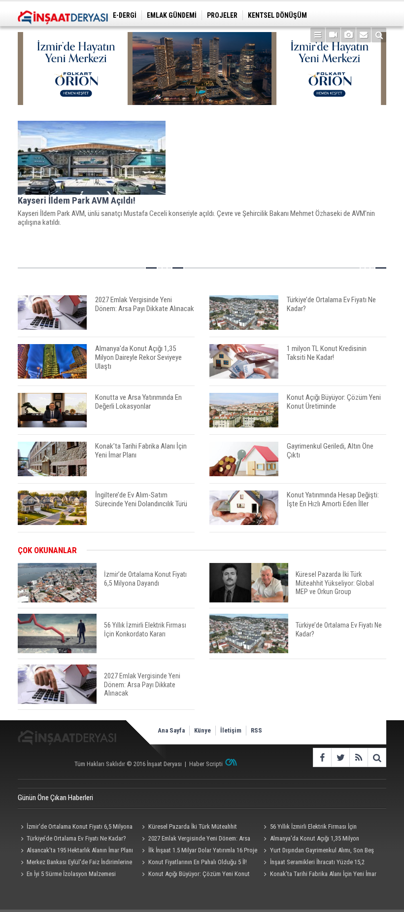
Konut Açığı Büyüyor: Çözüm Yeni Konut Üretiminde (194, 875)
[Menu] (317, 35)
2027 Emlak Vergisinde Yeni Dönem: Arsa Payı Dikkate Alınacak (194, 839)
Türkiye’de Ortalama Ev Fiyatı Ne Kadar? (76, 838)
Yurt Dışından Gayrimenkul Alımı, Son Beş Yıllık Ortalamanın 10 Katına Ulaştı (317, 851)
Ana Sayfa (171, 730)
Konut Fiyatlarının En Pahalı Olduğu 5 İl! (197, 862)
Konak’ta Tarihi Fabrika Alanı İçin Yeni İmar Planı (318, 875)
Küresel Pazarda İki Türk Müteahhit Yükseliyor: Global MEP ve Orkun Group (189, 828)
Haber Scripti (206, 764)
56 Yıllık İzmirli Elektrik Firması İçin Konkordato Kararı (309, 828)
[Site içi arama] (378, 35)
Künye (202, 730)
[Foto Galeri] (348, 35)
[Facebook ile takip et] (322, 757)
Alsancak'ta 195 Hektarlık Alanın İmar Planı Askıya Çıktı (75, 851)
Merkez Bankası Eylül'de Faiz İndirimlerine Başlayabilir (75, 863)
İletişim (230, 730)
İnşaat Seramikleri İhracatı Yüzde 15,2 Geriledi (313, 863)
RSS (256, 730)
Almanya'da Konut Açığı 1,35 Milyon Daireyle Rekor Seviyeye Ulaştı (310, 839)
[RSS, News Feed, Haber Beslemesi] (358, 757)
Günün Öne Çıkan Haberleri (55, 797)
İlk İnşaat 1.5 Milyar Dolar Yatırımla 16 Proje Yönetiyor (198, 851)
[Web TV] (333, 35)
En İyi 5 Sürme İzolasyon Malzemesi (71, 873)
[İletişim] (363, 35)
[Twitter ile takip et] (340, 757)
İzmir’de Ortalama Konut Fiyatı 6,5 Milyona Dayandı (75, 828)
